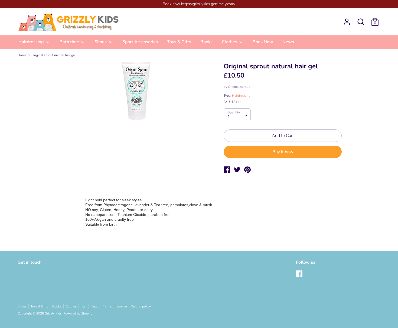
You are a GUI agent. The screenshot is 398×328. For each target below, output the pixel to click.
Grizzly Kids (53, 313)
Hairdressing (31, 42)
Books (206, 42)
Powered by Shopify (77, 313)
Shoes (101, 42)
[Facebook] (300, 274)
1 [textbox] (228, 117)
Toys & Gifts (179, 42)
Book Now (263, 42)
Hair (84, 306)
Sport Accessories (140, 42)
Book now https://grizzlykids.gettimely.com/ (199, 3)
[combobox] (237, 114)
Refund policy (141, 306)
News (288, 42)
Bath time (70, 42)
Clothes (230, 42)
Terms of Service (115, 306)
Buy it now (282, 152)
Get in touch (29, 262)
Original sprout (239, 87)
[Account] (346, 20)
